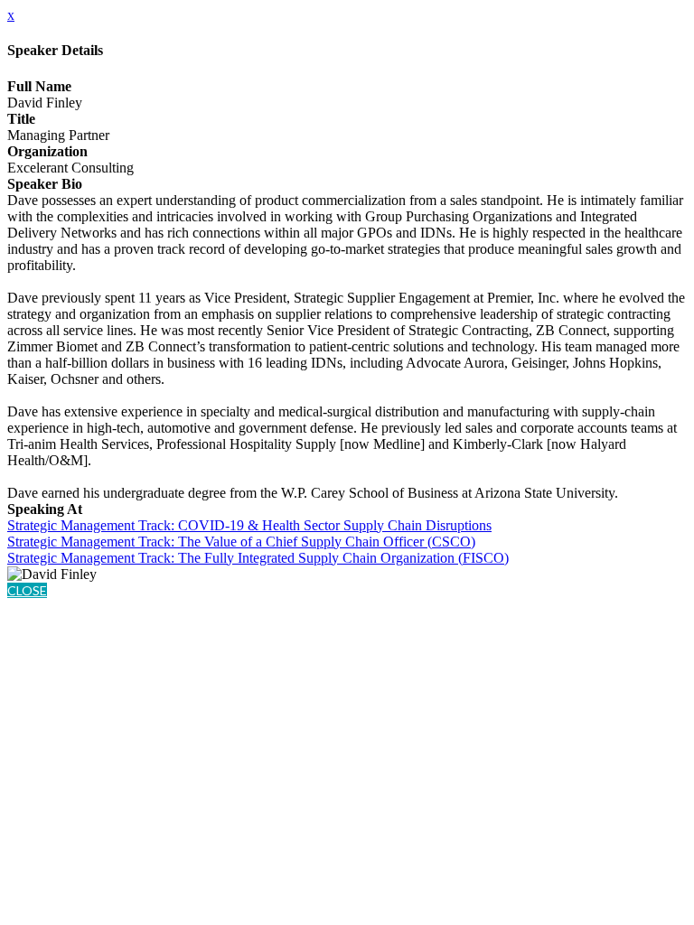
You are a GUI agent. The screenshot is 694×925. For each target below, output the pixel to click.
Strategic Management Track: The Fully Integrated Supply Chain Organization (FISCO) (258, 557)
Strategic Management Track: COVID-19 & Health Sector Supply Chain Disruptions (249, 525)
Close (27, 590)
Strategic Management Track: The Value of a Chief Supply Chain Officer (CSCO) (241, 541)
